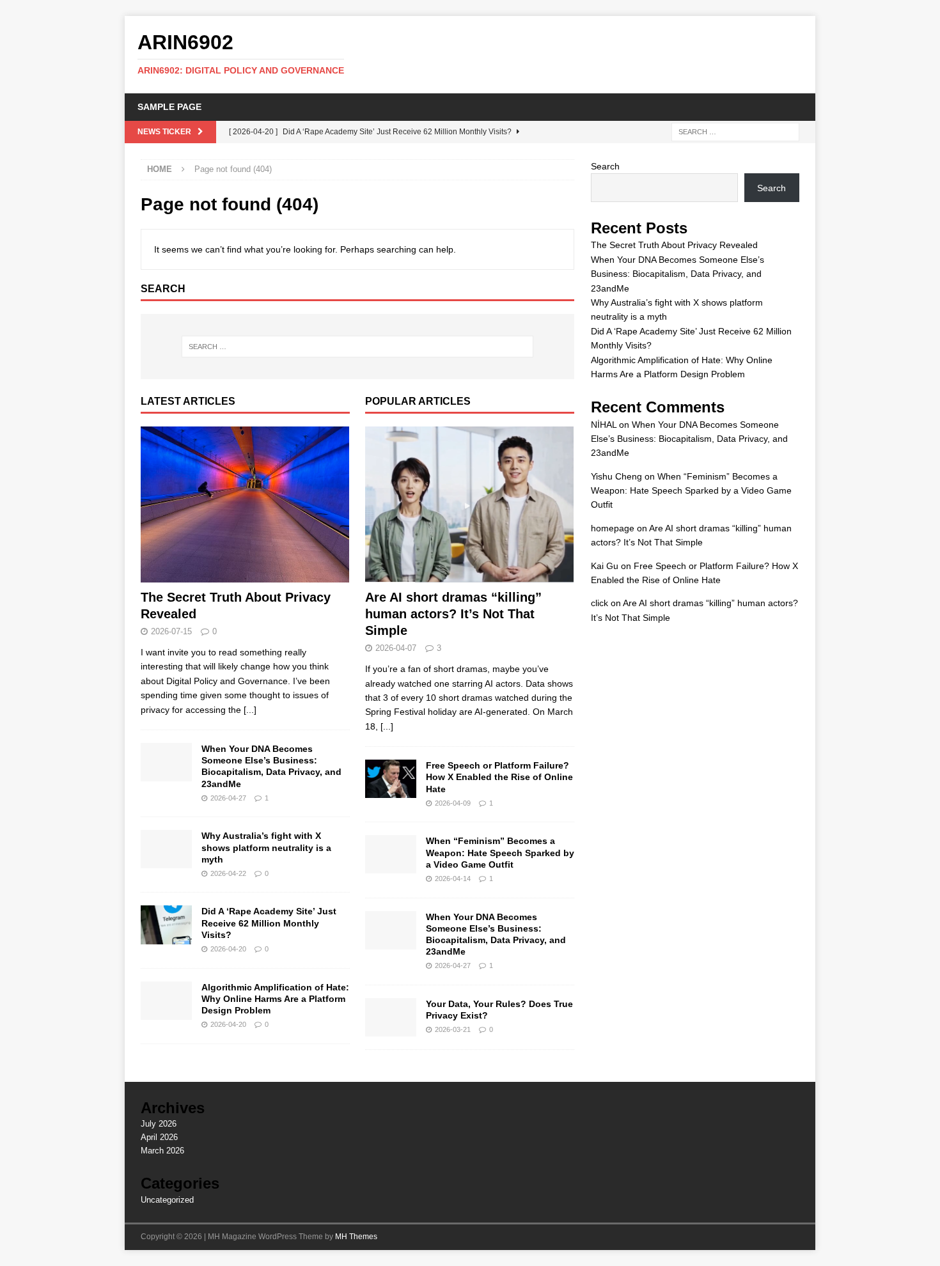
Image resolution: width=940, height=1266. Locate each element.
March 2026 (162, 1150)
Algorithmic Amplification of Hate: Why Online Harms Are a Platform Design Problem (275, 998)
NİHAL (603, 424)
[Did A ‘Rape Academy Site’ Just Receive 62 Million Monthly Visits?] (166, 924)
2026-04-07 (395, 648)
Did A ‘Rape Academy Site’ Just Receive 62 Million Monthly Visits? (268, 922)
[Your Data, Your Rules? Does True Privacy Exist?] (390, 1017)
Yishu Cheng (616, 476)
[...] (250, 710)
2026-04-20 (228, 949)
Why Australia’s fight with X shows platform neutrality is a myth (266, 847)
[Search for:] (735, 131)
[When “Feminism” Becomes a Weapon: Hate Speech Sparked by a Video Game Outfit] (390, 854)
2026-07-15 (171, 631)
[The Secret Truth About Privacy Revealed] (245, 504)
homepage (612, 528)
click (599, 603)
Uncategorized (167, 1200)
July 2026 (158, 1124)
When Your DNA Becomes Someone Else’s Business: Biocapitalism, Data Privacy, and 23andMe (677, 273)
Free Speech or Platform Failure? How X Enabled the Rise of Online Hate (499, 776)
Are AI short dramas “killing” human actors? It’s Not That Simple (453, 613)
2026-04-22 (228, 873)
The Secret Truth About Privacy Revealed (674, 245)
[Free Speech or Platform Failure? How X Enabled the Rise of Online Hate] (390, 779)
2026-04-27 (228, 798)
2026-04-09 (453, 803)
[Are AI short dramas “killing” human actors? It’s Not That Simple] (469, 504)
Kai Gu (604, 566)
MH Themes (356, 1236)
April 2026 (159, 1137)
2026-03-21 (453, 1029)
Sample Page (169, 107)
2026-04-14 (453, 878)
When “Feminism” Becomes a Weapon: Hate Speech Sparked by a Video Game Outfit (500, 852)
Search (605, 166)
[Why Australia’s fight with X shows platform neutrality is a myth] (166, 849)
